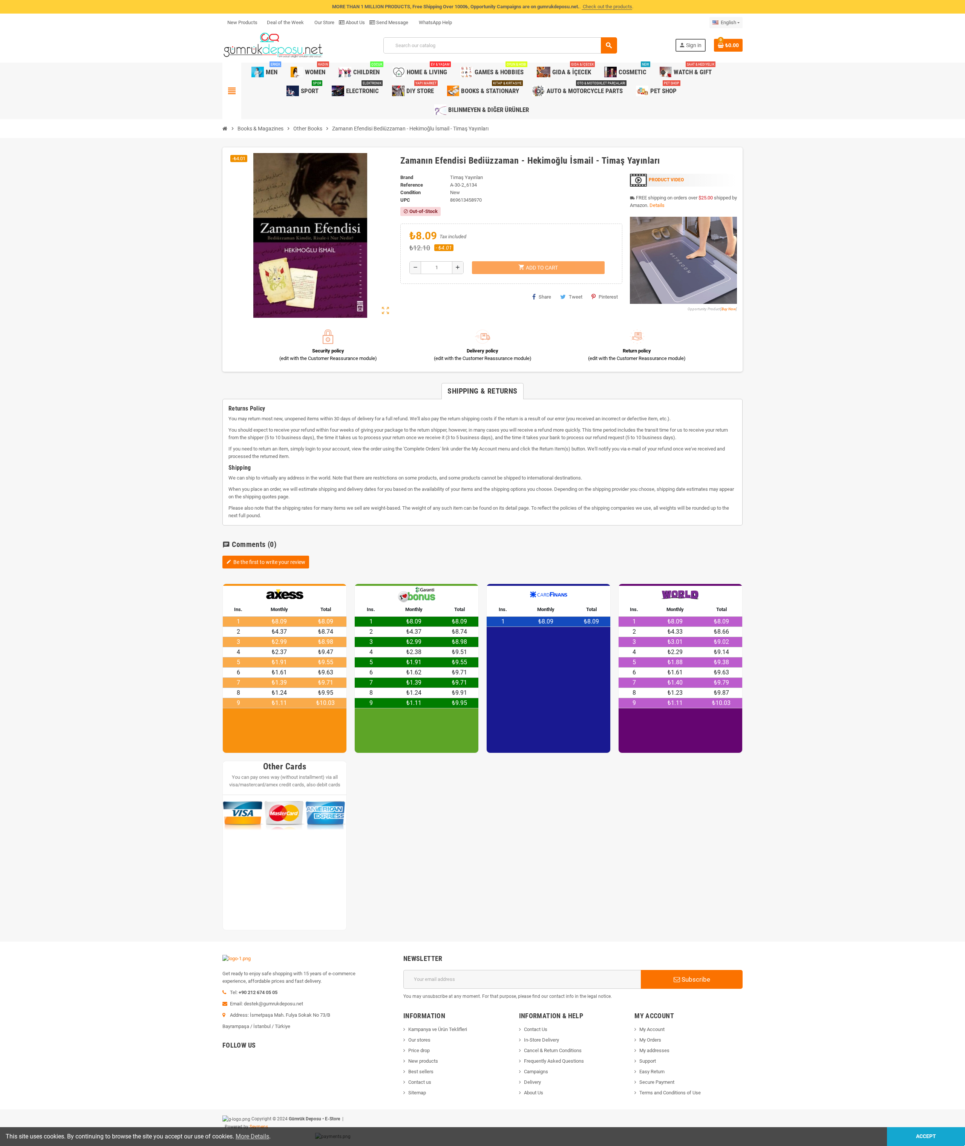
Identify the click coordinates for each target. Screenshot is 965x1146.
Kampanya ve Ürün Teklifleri (437, 1029)
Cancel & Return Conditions (553, 1050)
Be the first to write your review (265, 562)
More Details (252, 1136)
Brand (406, 177)
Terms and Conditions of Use (670, 1092)
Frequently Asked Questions (554, 1061)
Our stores (419, 1040)
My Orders (650, 1040)
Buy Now (728, 308)
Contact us (419, 1082)
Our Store (323, 22)
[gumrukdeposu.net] (273, 45)
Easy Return (652, 1071)
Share (545, 297)
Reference (411, 185)
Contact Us (535, 1029)
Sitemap (417, 1092)
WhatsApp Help (435, 22)
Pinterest (608, 297)
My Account (652, 1029)
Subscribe (695, 979)
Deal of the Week (285, 22)
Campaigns (536, 1071)
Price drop (419, 1050)
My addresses (654, 1050)
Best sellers (420, 1071)
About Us (355, 22)
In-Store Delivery (541, 1040)
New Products (242, 22)
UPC (405, 200)
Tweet (575, 297)
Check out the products (607, 6)
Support (647, 1061)
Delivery (532, 1082)
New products (423, 1061)
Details (657, 205)
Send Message (391, 22)
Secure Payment (656, 1082)
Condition (410, 192)
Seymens (259, 1126)
